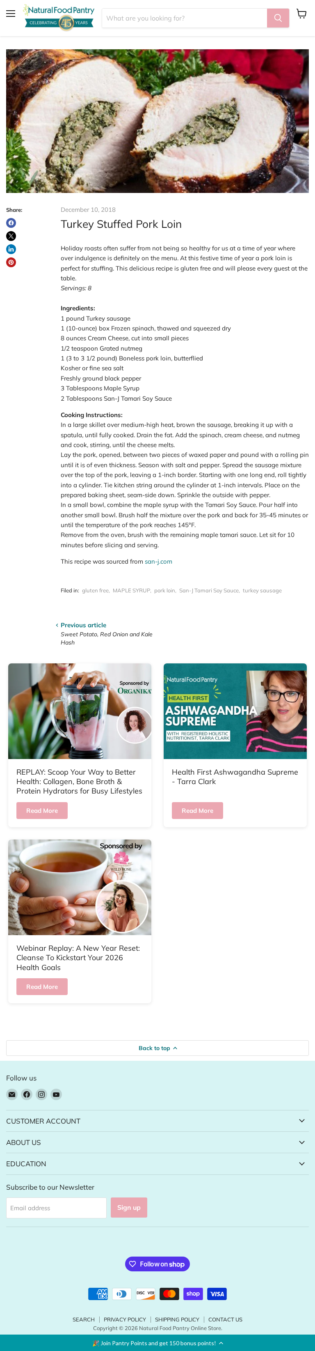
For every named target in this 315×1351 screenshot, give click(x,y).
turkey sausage (262, 590)
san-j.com (158, 561)
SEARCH (84, 1319)
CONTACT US (225, 1319)
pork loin (164, 590)
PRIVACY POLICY (125, 1319)
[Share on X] (11, 236)
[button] (157, 1343)
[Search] (278, 18)
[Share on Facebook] (11, 223)
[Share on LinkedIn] (11, 249)
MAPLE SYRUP (131, 590)
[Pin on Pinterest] (11, 262)
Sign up (129, 1207)
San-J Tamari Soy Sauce (209, 590)
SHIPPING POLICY (177, 1319)
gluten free (95, 590)
